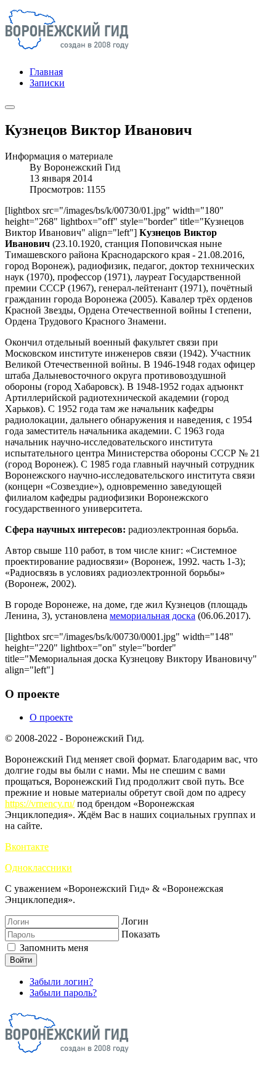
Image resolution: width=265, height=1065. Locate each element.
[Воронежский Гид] (67, 51)
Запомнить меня (52, 947)
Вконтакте (27, 846)
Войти (21, 960)
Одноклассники (38, 867)
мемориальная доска (152, 615)
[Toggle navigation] (10, 107)
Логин (135, 921)
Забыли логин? (61, 981)
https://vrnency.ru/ (40, 803)
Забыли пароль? (63, 992)
